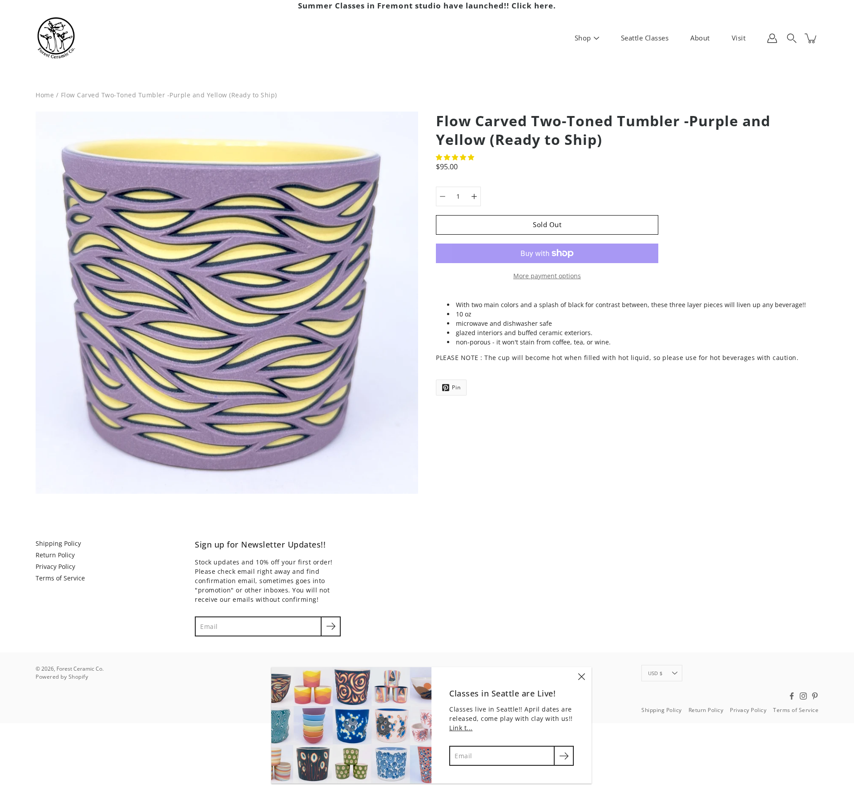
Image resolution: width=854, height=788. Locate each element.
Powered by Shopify (62, 676)
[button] (456, 157)
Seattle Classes (645, 37)
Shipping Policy (58, 543)
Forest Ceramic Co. (80, 668)
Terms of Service (60, 578)
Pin (456, 387)
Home (45, 95)
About (700, 37)
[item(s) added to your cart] (811, 38)
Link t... (461, 728)
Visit (739, 37)
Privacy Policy (55, 566)
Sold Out (547, 224)
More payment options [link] (547, 276)
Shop (583, 37)
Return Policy (55, 555)
